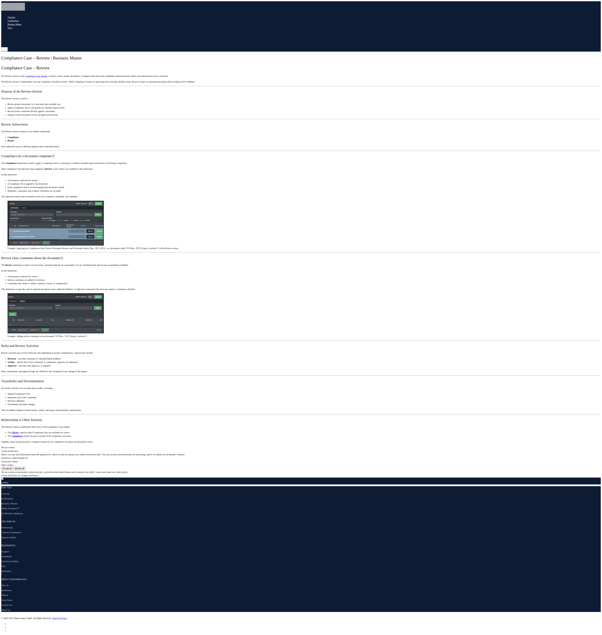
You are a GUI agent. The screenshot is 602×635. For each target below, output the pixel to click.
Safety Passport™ (10, 508)
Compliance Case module (36, 76)
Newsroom (6, 590)
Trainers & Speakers (11, 532)
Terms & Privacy (59, 618)
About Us (5, 610)
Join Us (5, 585)
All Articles (6, 571)
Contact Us (6, 605)
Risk (3, 566)
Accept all (7, 468)
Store (10, 28)
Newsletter (6, 556)
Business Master (15, 24)
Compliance (17, 436)
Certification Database (12, 513)
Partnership (7, 527)
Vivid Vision (7, 600)
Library (15, 432)
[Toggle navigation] (4, 49)
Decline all (19, 468)
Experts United (8, 537)
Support (5, 551)
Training (11, 17)
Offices (4, 595)
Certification (13, 21)
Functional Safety (9, 561)
